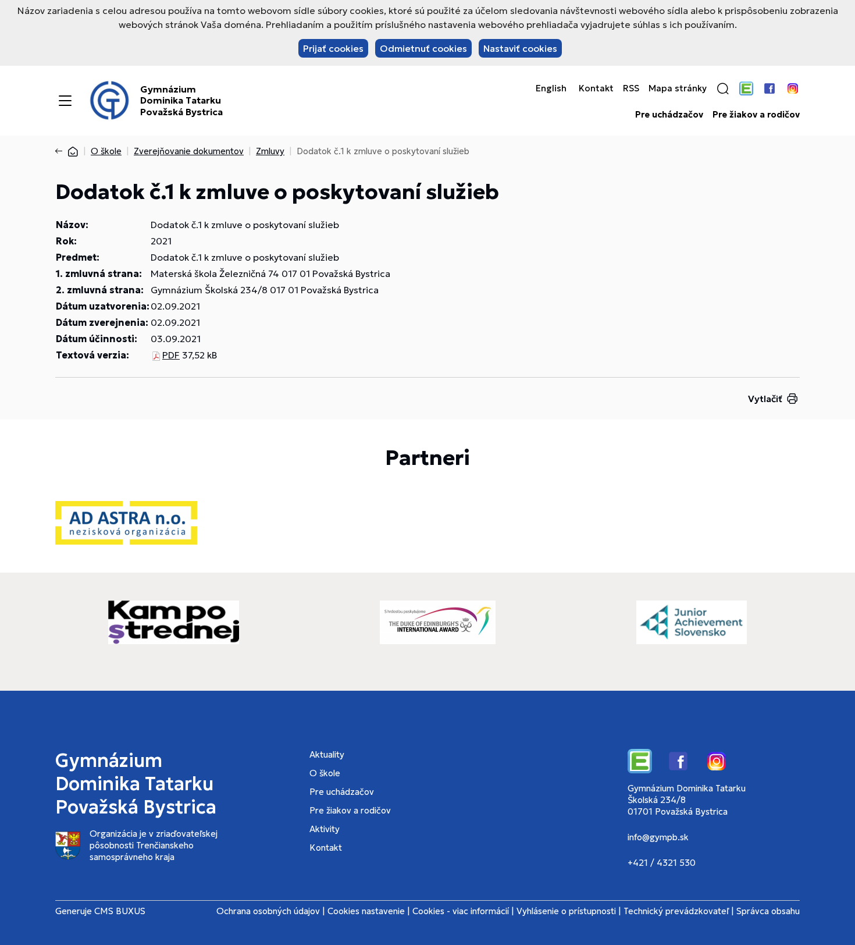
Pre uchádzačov (669, 114)
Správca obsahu (768, 910)
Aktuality (326, 754)
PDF (171, 355)
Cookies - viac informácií (460, 910)
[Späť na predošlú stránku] (61, 151)
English (551, 88)
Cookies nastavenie (366, 910)
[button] (723, 88)
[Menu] (65, 100)
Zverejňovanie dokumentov (189, 151)
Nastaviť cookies (520, 48)
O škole (106, 151)
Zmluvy (270, 151)
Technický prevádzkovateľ (676, 910)
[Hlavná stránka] (73, 151)
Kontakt (596, 88)
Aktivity (324, 828)
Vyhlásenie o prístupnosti (566, 910)
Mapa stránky (678, 88)
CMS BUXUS (119, 910)
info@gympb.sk (658, 837)
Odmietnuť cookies (423, 48)
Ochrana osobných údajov (268, 910)
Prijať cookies (333, 48)
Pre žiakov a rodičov (756, 114)
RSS (631, 88)
